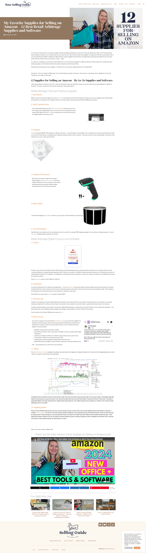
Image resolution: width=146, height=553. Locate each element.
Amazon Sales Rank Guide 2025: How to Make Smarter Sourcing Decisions (40, 514)
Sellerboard (69, 287)
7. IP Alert (35, 243)
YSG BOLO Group (59, 321)
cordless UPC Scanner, (47, 180)
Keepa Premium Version (39, 352)
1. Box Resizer (36, 95)
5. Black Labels (37, 204)
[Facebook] (100, 524)
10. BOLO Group (37, 317)
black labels (47, 215)
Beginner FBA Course (106, 4)
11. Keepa (35, 349)
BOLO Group (96, 4)
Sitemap (63, 549)
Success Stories (68, 541)
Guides (115, 4)
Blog (126, 4)
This (32, 133)
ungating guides (40, 412)
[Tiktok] (113, 524)
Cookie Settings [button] (128, 547)
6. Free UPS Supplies (39, 229)
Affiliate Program (80, 541)
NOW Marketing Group (109, 548)
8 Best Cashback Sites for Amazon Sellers (106, 513)
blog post (34, 234)
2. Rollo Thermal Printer (40, 104)
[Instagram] (109, 524)
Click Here (38, 279)
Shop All (121, 4)
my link (50, 294)
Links (34, 549)
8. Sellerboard (36, 284)
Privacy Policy (55, 549)
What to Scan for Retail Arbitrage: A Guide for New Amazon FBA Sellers (84, 514)
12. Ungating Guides (38, 407)
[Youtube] (104, 524)
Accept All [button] (137, 547)
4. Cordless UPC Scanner (40, 174)
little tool (59, 98)
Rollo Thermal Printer (57, 108)
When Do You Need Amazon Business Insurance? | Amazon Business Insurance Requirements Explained (62, 515)
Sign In (139, 4)
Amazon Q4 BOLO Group (84, 4)
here (61, 312)
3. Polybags (35, 130)
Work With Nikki (92, 541)
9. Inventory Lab (37, 299)
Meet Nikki (131, 4)
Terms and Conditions (43, 549)
